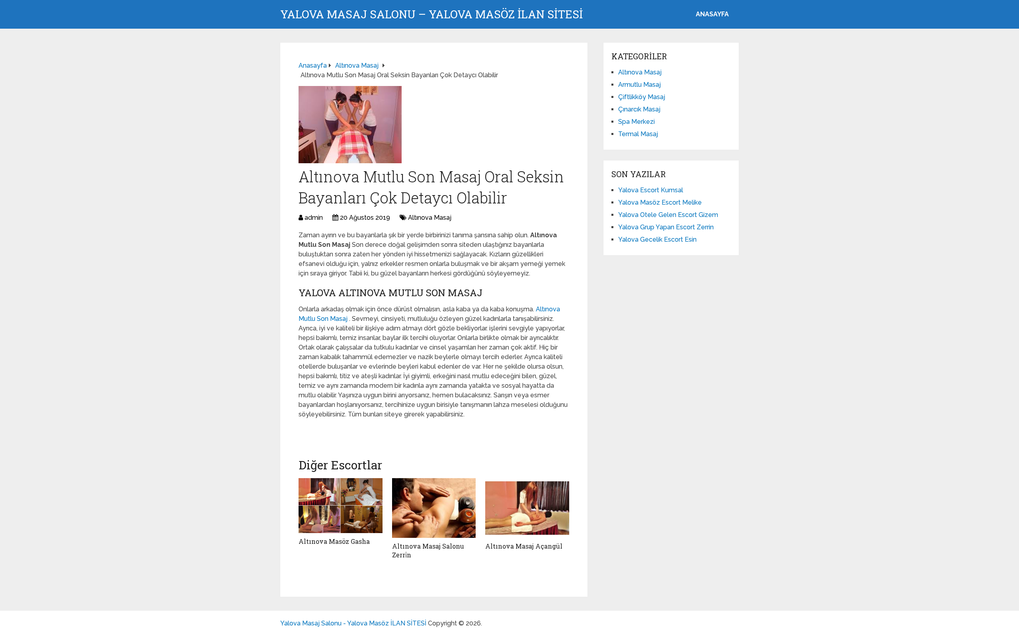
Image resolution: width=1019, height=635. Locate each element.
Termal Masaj (638, 134)
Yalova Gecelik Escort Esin (657, 239)
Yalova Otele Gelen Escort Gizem (668, 215)
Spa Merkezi (636, 121)
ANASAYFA (712, 14)
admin (314, 217)
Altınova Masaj (429, 217)
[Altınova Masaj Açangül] (527, 508)
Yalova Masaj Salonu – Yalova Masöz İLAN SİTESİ (431, 14)
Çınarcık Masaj (639, 109)
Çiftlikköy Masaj (641, 97)
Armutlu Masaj (639, 84)
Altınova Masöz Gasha (334, 541)
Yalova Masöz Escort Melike (660, 202)
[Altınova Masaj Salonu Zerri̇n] (434, 508)
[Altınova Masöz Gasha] (341, 505)
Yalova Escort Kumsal (650, 190)
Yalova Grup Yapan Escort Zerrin (666, 227)
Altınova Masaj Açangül (523, 546)
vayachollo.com (325, 432)
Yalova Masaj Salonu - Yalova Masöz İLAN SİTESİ (353, 623)
